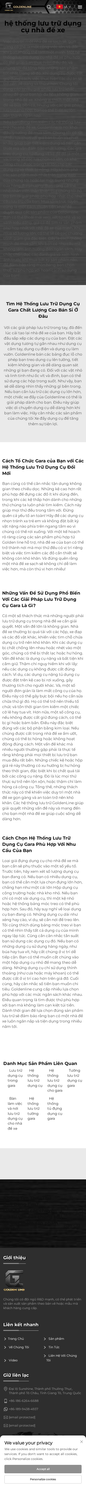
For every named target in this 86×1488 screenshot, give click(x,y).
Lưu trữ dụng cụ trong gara (15, 1077)
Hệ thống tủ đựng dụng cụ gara (54, 1108)
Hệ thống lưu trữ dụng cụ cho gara (54, 1080)
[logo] (43, 1280)
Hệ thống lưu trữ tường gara (33, 1108)
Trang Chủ (16, 1339)
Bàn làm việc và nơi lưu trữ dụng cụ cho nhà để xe (15, 1113)
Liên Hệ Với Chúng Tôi (61, 1358)
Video (13, 1360)
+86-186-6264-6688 (24, 1401)
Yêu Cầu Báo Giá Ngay (72, 1215)
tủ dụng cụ (69, 674)
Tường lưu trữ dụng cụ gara (74, 1077)
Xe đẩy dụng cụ (49, 418)
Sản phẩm (56, 1339)
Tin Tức (54, 1347)
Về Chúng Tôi (18, 1347)
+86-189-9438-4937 (23, 1409)
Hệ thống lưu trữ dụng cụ (35, 1077)
